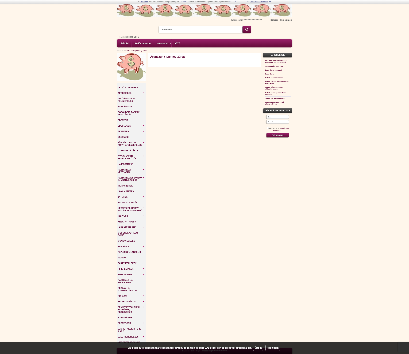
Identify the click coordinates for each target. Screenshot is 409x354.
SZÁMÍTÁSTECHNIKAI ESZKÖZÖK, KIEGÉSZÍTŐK (131, 309)
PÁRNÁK (122, 258)
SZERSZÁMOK (125, 317)
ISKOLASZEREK (126, 191)
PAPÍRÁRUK (131, 246)
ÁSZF (177, 43)
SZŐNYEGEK (131, 323)
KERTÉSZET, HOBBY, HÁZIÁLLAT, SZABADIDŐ (131, 209)
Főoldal (125, 43)
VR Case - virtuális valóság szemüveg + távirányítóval (275, 61)
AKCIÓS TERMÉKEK (128, 87)
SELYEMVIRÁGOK (131, 301)
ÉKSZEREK (131, 131)
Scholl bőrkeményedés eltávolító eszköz (274, 88)
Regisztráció (286, 20)
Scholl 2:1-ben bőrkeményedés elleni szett (277, 82)
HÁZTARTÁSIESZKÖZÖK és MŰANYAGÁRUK (131, 179)
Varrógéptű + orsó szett (274, 66)
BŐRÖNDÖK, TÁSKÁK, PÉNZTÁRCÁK (129, 113)
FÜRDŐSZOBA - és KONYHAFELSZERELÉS (131, 143)
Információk (164, 43)
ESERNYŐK (123, 137)
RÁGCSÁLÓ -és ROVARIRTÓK (125, 281)
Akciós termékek (143, 43)
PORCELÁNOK (131, 274)
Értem (258, 347)
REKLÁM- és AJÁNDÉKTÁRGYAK (127, 289)
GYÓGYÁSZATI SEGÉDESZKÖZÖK (131, 157)
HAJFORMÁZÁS (125, 164)
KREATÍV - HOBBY (127, 222)
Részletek (273, 347)
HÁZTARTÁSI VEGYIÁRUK (131, 171)
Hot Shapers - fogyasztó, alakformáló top (274, 103)
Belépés (274, 20)
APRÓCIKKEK (131, 93)
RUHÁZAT (131, 296)
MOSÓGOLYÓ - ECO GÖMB (128, 234)
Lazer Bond (269, 74)
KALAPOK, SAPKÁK (128, 202)
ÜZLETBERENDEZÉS (131, 337)
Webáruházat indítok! (259, 2)
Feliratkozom (278, 135)
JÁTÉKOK (131, 197)
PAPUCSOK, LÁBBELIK (129, 252)
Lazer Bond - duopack (273, 70)
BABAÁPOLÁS (125, 106)
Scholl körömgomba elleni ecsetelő (275, 93)
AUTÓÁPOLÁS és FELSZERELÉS (126, 99)
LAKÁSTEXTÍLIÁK (131, 227)
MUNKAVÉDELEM (126, 241)
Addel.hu (144, 2)
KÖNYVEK (131, 216)
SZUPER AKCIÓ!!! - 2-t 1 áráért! (129, 330)
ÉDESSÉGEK (131, 126)
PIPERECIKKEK (131, 269)
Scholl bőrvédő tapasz (274, 78)
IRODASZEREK (125, 186)
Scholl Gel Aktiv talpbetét (275, 98)
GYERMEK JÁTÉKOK (128, 150)
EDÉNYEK (123, 120)
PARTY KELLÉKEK (127, 263)
